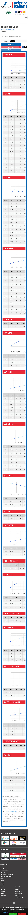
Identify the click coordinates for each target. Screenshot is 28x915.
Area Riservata (18, 893)
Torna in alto (14, 905)
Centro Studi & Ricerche (6, 876)
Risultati (11, 44)
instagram (21, 12)
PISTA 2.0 (2, 872)
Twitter (2, 893)
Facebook (2, 891)
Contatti (17, 889)
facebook (16, 12)
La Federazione (4, 869)
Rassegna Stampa (19, 897)
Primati (11, 47)
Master (2, 878)
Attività (2, 884)
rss (24, 12)
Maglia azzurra (4, 870)
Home (1, 867)
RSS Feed (2, 889)
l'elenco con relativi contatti (11, 811)
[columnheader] (6, 77)
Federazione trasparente (6, 874)
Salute (2, 880)
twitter (19, 12)
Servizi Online (18, 891)
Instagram (3, 895)
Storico (11, 50)
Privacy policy (5, 912)
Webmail (17, 895)
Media (2, 882)
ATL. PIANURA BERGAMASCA (8, 30)
